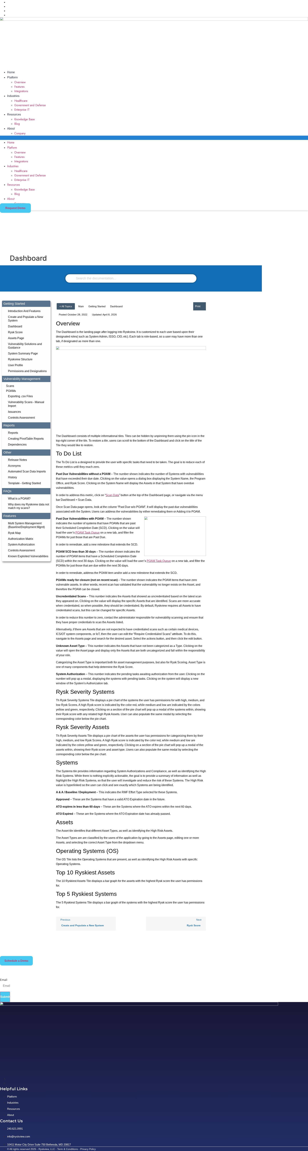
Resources (14, 114)
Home (11, 72)
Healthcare (20, 101)
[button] (154, 138)
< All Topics (66, 306)
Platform (12, 77)
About (11, 128)
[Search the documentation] (72, 278)
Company (19, 133)
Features (19, 87)
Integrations (21, 91)
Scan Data (112, 495)
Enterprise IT (22, 110)
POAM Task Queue (87, 532)
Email (3, 979)
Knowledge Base (24, 119)
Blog (17, 124)
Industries (13, 95)
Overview (20, 82)
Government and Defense (30, 105)
